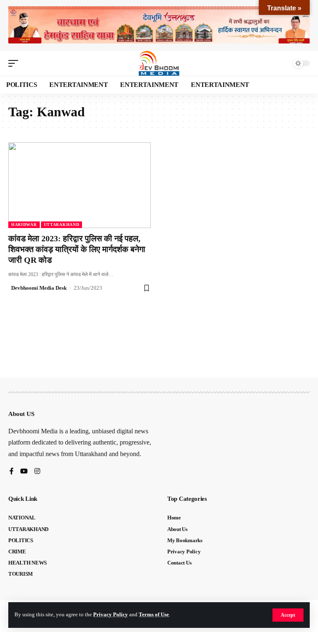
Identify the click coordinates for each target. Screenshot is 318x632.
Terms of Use (154, 615)
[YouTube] (24, 472)
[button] (288, 615)
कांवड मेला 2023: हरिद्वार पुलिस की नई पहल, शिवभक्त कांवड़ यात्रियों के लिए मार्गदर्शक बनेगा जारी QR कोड (76, 249)
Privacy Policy (110, 615)
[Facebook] (11, 472)
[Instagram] (37, 472)
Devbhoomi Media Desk (39, 288)
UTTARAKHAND (62, 224)
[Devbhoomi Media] (159, 63)
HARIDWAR (24, 224)
